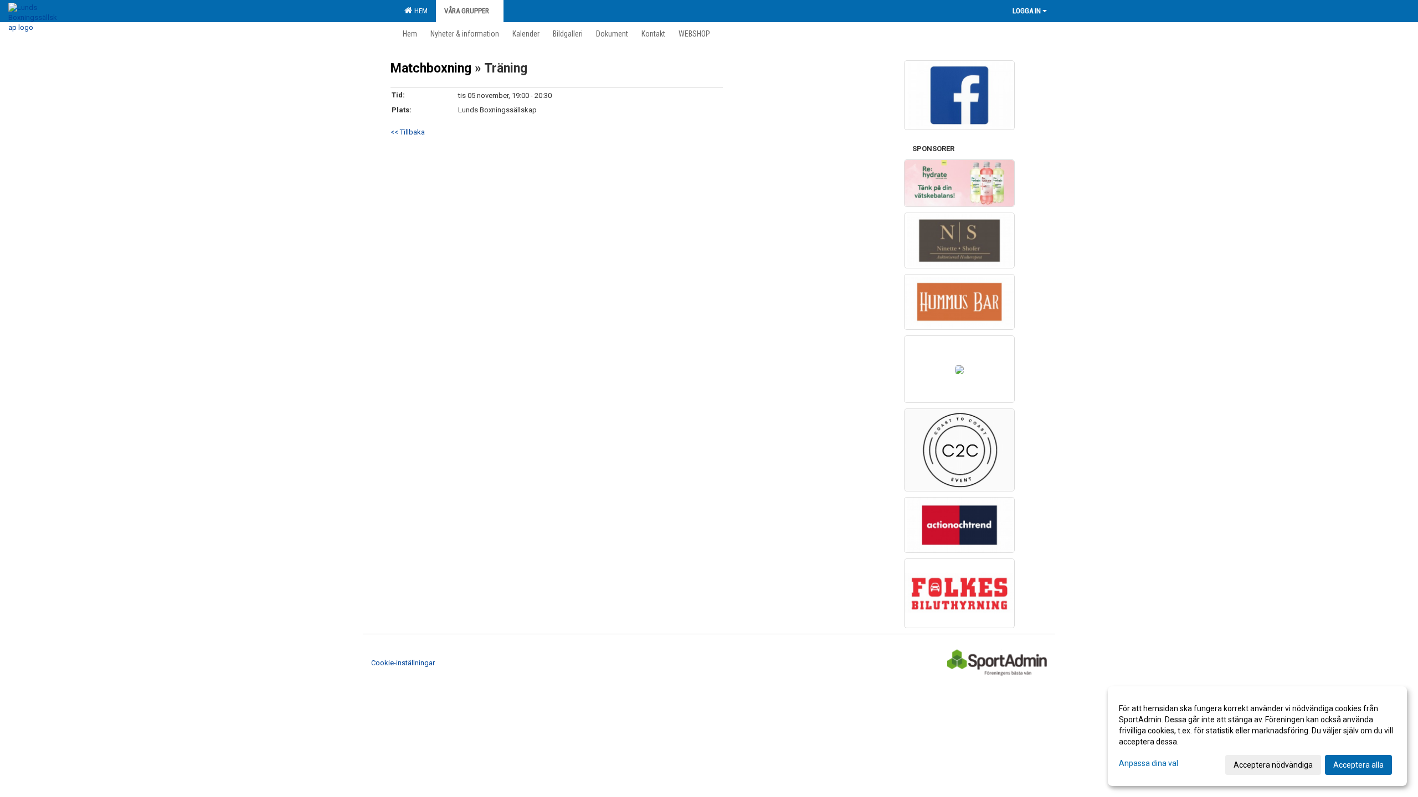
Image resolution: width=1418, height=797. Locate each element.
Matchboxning (433, 68)
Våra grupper (466, 11)
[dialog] (1257, 736)
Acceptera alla (1358, 764)
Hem (419, 11)
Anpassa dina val (1148, 763)
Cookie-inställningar (403, 663)
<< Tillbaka (408, 132)
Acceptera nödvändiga (1273, 764)
